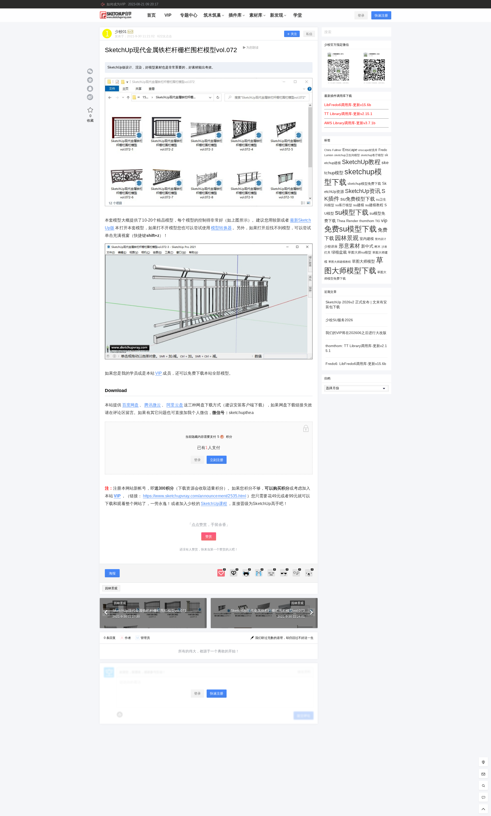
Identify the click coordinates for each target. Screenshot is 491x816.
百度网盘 (130, 405)
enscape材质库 (367, 150)
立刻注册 (216, 460)
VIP (158, 373)
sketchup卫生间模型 (347, 155)
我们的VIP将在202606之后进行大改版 (356, 333)
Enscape (349, 149)
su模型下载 (352, 212)
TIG (377, 221)
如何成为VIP (132, 4)
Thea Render (347, 221)
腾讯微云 (152, 405)
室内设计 (380, 238)
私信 (309, 34)
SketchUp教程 (361, 161)
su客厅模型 (343, 205)
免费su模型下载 (350, 229)
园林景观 (111, 588)
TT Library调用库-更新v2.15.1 (348, 114)
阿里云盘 (174, 405)
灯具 (327, 252)
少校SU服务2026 (339, 320)
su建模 (358, 205)
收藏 (90, 118)
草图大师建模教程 (339, 261)
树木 (377, 246)
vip (384, 220)
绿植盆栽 (339, 252)
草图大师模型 (363, 261)
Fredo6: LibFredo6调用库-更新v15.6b (356, 364)
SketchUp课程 (214, 503)
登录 (361, 15)
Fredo (382, 150)
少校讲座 (331, 246)
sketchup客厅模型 (372, 155)
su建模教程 (374, 205)
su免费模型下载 (357, 199)
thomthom (366, 221)
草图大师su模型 (359, 252)
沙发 (384, 246)
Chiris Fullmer (332, 150)
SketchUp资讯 (363, 191)
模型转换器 (221, 228)
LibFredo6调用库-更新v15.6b (347, 105)
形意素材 (349, 246)
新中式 (367, 246)
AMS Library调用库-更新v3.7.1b (349, 123)
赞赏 (208, 536)
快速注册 (381, 15)
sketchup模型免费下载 (364, 184)
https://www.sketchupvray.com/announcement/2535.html (194, 496)
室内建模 (367, 239)
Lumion (328, 155)
